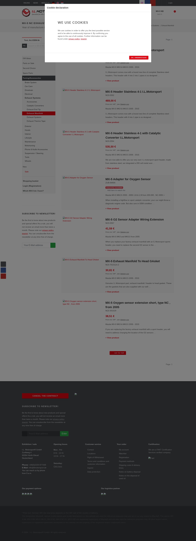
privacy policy (74, 39)
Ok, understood (139, 57)
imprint (84, 39)
